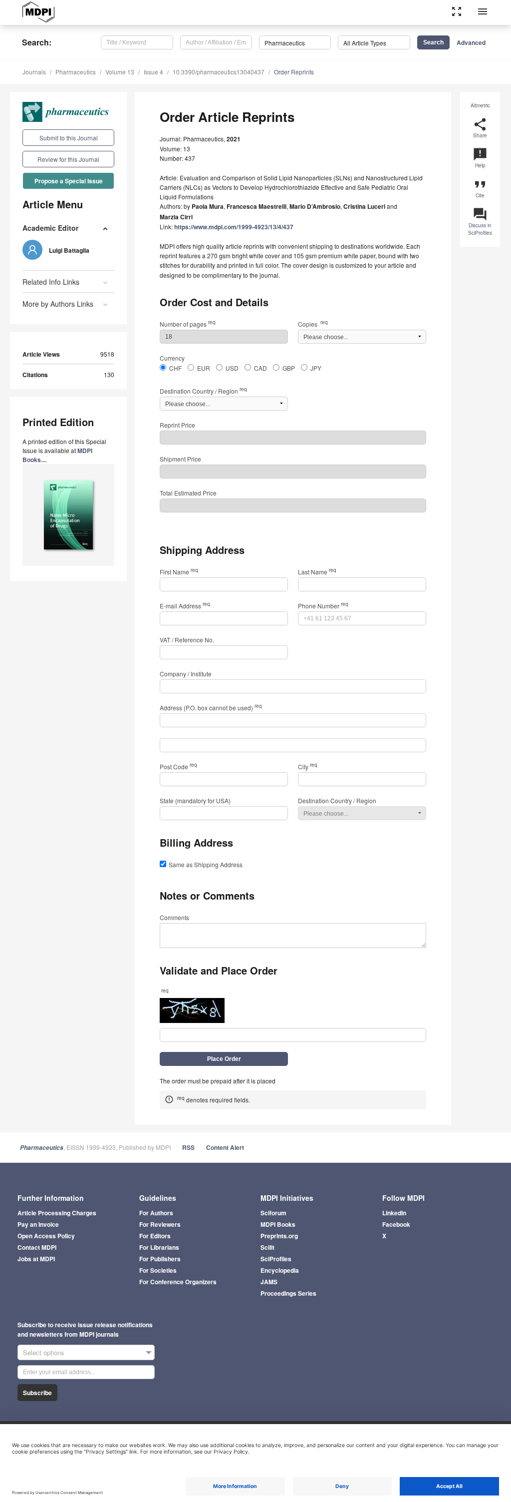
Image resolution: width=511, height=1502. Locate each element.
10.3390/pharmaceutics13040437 (218, 71)
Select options (43, 1352)
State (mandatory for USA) (195, 800)
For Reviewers (160, 1224)
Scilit (267, 1247)
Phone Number (323, 605)
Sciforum (273, 1212)
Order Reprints (294, 71)
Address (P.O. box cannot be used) (211, 707)
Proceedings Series (288, 1293)
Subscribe (37, 1392)
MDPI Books (277, 1224)
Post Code (178, 766)
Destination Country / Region (203, 391)
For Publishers (160, 1258)
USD (232, 368)
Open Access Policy (46, 1235)
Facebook (396, 1224)
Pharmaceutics (75, 71)
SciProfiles (275, 1258)
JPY (315, 368)
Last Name (317, 571)
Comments (174, 917)
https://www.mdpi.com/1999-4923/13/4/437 (233, 226)
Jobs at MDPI (36, 1258)
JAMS (268, 1281)
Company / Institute (186, 673)
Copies (313, 324)
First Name (179, 571)
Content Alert (225, 1147)
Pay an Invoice (38, 1224)
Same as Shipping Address (206, 864)
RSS (188, 1147)
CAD (260, 368)
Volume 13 (119, 71)
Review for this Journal (68, 159)
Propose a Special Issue (68, 180)
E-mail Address (185, 605)
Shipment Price (180, 459)
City (307, 766)
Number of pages (188, 324)
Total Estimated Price (188, 493)
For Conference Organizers (178, 1281)
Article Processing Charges (56, 1212)
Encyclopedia (279, 1270)
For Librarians (159, 1247)
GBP (288, 368)
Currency (172, 358)
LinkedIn (394, 1212)
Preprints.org (279, 1235)
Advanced (471, 42)
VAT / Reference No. (187, 639)
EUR (203, 368)
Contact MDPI (36, 1247)
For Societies (158, 1270)
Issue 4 (153, 71)
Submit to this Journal (68, 137)
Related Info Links (50, 282)
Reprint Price (177, 425)
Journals (34, 71)
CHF (175, 368)
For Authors (156, 1212)
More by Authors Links (57, 304)
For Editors (155, 1235)
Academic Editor (50, 228)
